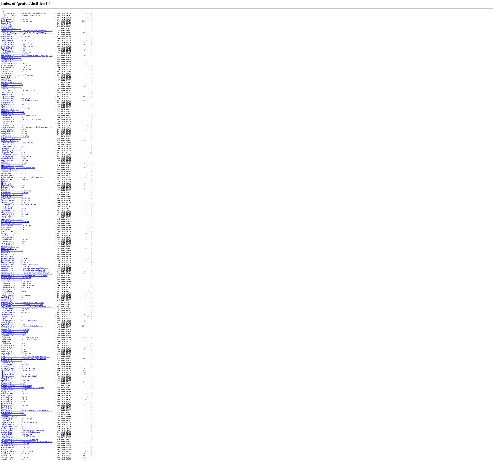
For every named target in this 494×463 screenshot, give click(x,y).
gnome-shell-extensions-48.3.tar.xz (18, 204)
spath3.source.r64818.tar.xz (15, 380)
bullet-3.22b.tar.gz (11, 87)
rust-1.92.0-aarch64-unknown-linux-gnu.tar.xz (23, 359)
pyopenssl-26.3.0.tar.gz (13, 336)
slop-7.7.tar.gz (8, 378)
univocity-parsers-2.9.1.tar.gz (16, 419)
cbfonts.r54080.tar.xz (12, 96)
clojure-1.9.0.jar (10, 110)
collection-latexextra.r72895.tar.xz (19, 116)
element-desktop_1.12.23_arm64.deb (18, 168)
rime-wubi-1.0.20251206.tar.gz (16, 353)
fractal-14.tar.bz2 (10, 189)
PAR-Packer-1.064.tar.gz (13, 35)
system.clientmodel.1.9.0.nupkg (16, 386)
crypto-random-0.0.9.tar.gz (14, 135)
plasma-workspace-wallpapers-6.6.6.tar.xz (21, 326)
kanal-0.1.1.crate (10, 235)
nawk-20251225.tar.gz (11, 280)
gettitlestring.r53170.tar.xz (15, 199)
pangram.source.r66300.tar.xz (15, 312)
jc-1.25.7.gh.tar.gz (11, 231)
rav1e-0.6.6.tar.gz (10, 347)
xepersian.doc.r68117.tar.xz (15, 444)
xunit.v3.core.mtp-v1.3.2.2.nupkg (17, 451)
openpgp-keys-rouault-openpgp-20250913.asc (22, 305)
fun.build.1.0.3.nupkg (12, 195)
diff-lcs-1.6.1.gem (10, 150)
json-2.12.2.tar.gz (10, 233)
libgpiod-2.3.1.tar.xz (12, 251)
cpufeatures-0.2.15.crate (13, 129)
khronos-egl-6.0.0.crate (13, 241)
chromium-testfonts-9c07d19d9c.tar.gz (19, 100)
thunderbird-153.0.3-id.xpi (14, 399)
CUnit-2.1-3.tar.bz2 (11, 17)
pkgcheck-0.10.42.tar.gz (13, 324)
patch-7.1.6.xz (8, 318)
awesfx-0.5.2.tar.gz (11, 73)
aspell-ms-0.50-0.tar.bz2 (13, 63)
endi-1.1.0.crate (9, 170)
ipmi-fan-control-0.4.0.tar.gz (16, 226)
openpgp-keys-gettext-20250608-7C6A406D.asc (22, 303)
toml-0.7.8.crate (9, 407)
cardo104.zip (7, 92)
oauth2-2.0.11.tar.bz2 (12, 297)
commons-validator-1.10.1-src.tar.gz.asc (21, 119)
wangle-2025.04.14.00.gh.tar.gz (16, 434)
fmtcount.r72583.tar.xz (12, 187)
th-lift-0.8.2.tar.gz (11, 395)
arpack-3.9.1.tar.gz (11, 62)
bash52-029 (6, 81)
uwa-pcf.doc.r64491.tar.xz (14, 426)
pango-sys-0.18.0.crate (12, 310)
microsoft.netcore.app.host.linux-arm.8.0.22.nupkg (26, 272)
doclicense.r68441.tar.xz (13, 154)
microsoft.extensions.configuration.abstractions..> (26, 268)
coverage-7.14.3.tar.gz (12, 125)
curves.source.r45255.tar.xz (15, 137)
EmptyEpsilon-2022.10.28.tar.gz (16, 21)
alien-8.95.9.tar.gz (11, 58)
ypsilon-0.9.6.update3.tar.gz (15, 453)
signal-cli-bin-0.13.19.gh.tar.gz (17, 370)
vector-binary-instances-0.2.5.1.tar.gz (20, 432)
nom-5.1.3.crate (8, 293)
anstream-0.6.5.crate (11, 60)
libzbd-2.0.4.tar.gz (11, 256)
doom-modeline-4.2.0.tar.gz (14, 160)
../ (2, 11)
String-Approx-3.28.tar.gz (14, 40)
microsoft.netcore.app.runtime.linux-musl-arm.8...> (26, 274)
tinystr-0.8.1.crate (11, 403)
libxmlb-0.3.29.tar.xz (12, 253)
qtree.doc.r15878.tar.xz (13, 341)
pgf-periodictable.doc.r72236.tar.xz (19, 320)
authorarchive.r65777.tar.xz (15, 67)
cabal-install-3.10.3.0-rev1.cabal (18, 90)
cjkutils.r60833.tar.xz (12, 104)
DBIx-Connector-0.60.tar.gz (14, 19)
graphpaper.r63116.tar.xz (13, 210)
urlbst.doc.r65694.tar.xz (13, 424)
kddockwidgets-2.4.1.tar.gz (14, 239)
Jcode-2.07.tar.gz (10, 23)
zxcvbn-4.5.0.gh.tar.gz (12, 459)
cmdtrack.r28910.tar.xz (12, 112)
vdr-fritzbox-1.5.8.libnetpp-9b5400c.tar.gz (22, 430)
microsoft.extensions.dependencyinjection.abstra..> (26, 270)
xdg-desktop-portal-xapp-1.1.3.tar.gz (19, 440)
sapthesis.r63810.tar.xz (13, 363)
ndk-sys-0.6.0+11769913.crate (15, 287)
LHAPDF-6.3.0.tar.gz (11, 29)
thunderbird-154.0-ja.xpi (13, 401)
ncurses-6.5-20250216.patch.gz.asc (18, 285)
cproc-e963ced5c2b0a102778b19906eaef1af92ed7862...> (26, 127)
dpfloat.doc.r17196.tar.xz (14, 162)
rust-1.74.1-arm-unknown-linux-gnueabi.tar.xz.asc (25, 357)
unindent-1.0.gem (9, 417)
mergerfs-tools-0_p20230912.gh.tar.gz (19, 264)
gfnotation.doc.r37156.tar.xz (15, 200)
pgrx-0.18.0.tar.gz (10, 322)
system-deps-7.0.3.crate (13, 384)
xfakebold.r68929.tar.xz (13, 446)
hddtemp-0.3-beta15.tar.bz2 (14, 214)
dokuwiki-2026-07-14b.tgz (13, 158)
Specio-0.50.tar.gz (10, 38)
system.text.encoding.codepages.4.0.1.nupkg (22, 388)
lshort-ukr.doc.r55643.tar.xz (15, 260)
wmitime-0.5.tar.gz (10, 438)
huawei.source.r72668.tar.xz (15, 222)
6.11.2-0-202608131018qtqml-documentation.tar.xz (25, 13)
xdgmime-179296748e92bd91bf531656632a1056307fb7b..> (26, 442)
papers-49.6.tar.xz (10, 314)
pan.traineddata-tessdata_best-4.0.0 (19, 309)
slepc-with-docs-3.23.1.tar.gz (16, 374)
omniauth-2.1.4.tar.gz (12, 299)
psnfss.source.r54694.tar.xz (15, 330)
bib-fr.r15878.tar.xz (11, 83)
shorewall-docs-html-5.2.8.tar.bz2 (18, 368)
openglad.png (7, 301)
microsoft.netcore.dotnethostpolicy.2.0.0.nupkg (24, 276)
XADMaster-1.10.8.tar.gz (13, 50)
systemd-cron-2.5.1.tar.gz (14, 390)
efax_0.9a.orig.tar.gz (12, 166)
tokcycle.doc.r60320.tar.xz (14, 405)
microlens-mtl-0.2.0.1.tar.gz (15, 266)
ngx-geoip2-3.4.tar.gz (12, 289)
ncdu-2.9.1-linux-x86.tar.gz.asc (17, 282)
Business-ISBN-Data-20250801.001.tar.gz (20, 15)
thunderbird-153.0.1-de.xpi (14, 397)
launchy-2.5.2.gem (10, 247)
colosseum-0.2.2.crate (12, 117)
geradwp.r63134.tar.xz (12, 197)
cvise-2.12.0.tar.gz (11, 139)
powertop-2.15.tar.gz (11, 328)
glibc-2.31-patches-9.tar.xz (15, 202)
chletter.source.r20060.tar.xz (16, 98)
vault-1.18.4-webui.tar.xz (14, 428)
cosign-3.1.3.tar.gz (11, 123)
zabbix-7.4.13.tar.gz (11, 455)
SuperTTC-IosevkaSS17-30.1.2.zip (17, 44)
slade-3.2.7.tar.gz (10, 372)
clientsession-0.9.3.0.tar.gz (15, 108)
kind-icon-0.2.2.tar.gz (12, 243)
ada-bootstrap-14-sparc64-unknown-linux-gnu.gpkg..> (26, 56)
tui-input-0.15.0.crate (12, 413)
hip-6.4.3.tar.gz (9, 218)
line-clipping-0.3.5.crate (14, 258)
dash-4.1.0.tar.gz (10, 141)
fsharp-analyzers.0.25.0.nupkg (16, 191)
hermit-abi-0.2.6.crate (12, 216)
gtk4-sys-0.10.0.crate (12, 212)
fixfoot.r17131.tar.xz (12, 181)
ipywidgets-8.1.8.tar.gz (13, 227)
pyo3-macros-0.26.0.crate (13, 334)
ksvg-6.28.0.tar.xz (10, 245)
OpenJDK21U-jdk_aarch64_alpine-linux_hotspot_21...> (26, 33)
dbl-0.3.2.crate (8, 144)
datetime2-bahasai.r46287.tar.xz (17, 143)
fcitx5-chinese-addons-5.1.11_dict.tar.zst (22, 177)
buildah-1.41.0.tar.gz (12, 85)
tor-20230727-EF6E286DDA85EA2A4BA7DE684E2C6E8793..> (26, 411)
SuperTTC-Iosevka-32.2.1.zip (15, 42)
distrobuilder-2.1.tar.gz (13, 152)
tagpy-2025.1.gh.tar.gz (12, 392)
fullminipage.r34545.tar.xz (14, 193)
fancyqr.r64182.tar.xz (12, 175)
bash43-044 (6, 79)
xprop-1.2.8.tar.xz (10, 449)
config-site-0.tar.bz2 (12, 121)
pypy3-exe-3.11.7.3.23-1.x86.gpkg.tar (19, 337)
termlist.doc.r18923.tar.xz (14, 393)
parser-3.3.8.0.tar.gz (12, 316)
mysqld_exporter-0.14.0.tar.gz (16, 278)
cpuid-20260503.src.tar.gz (14, 131)
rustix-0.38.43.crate (11, 361)
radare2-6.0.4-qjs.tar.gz (13, 345)
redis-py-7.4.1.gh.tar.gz (13, 349)
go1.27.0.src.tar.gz (11, 206)
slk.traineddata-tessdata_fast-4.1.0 (19, 376)
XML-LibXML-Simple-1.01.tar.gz (16, 52)
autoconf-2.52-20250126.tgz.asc (16, 69)
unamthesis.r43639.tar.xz (13, 415)
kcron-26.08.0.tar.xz (11, 237)
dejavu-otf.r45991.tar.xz (13, 148)
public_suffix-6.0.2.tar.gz (14, 332)
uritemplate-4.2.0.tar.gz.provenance (19, 422)
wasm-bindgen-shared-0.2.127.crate (18, 436)
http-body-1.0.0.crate (12, 220)
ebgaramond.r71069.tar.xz (13, 164)
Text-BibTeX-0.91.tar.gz (13, 48)
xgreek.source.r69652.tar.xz (15, 447)
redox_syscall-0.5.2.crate (14, 351)
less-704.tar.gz (8, 249)
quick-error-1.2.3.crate (13, 343)
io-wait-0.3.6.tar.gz (11, 224)
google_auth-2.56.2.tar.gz (14, 208)
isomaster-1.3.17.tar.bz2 (13, 229)
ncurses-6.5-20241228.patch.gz (16, 283)
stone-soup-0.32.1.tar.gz (13, 382)
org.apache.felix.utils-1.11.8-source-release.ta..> (26, 307)
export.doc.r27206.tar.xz (13, 173)
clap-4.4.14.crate (10, 106)
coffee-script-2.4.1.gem (13, 114)
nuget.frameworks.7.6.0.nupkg (15, 295)
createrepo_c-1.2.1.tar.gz (14, 133)
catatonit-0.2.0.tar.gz (12, 94)
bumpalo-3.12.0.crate (11, 89)
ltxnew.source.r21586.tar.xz (15, 262)
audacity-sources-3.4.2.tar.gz (16, 65)
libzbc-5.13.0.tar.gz (11, 254)
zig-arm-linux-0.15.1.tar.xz (15, 457)
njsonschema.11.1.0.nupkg (13, 291)
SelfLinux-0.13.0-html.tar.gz (15, 36)
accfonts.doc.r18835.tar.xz (14, 54)
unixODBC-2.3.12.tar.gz (12, 420)
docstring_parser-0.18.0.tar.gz (16, 156)
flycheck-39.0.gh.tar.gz (13, 185)
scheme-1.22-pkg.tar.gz (12, 366)
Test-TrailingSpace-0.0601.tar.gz (17, 46)
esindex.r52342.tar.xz (12, 172)
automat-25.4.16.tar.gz (12, 71)
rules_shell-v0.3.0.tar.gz (14, 355)
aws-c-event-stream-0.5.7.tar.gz (17, 75)
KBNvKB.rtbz (6, 25)
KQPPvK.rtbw (6, 27)
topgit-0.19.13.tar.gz (12, 409)
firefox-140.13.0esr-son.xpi (15, 179)
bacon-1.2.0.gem (8, 77)
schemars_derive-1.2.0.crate (15, 364)
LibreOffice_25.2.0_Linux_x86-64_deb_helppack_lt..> (26, 31)
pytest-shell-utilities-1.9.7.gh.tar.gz (20, 339)
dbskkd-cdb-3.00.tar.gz (12, 146)
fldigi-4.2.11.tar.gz (11, 183)
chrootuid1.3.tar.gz (11, 102)
